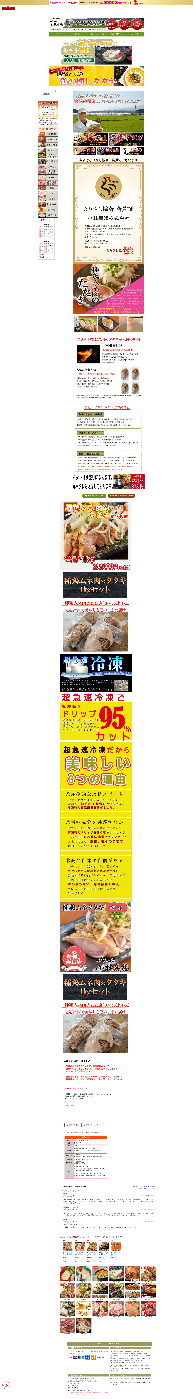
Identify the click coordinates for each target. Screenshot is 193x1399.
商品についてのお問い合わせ (74, 1132)
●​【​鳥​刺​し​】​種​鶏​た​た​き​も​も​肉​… (115, 1254)
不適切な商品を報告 (93, 1132)
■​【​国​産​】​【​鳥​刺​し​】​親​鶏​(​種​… (67, 1254)
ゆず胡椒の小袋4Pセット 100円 (94, 496)
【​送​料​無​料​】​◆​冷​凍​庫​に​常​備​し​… (79, 1254)
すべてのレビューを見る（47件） (146, 1186)
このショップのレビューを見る (146, 1188)
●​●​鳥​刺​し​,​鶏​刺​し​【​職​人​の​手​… (103, 1254)
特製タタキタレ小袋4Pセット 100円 (121, 496)
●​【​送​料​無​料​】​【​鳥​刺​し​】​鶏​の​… (91, 1254)
